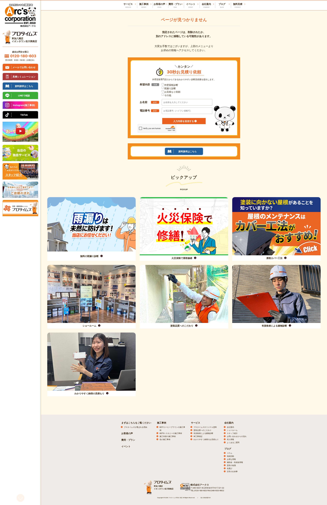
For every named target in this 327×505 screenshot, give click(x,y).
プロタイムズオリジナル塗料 (205, 427)
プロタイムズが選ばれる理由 (135, 427)
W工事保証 (198, 436)
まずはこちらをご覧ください (136, 422)
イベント (190, 5)
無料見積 (237, 5)
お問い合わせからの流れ (237, 436)
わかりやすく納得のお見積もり (206, 439)
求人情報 (230, 439)
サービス (195, 422)
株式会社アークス (200, 484)
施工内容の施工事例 (168, 436)
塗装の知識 (231, 465)
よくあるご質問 (233, 442)
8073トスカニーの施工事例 (171, 433)
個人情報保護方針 (206, 497)
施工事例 (143, 5)
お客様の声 (159, 5)
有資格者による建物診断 (203, 433)
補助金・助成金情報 (235, 462)
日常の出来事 (232, 471)
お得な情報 (231, 459)
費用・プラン (175, 5)
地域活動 (230, 456)
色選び (229, 468)
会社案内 (206, 5)
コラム (229, 453)
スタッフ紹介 (232, 433)
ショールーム (232, 430)
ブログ (222, 5)
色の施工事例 (165, 439)
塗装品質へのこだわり (202, 430)
